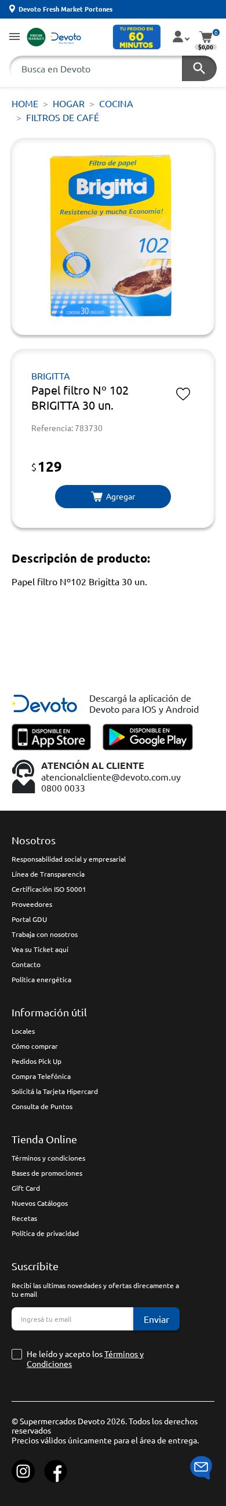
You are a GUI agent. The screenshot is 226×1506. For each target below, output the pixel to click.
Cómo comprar (35, 1045)
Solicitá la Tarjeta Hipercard (55, 1091)
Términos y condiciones (48, 1157)
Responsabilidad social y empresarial (69, 858)
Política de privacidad (45, 1233)
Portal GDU (29, 919)
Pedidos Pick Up (36, 1061)
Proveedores (32, 903)
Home (25, 103)
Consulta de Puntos (42, 1106)
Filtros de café (62, 117)
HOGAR (69, 103)
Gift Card (26, 1187)
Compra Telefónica (41, 1076)
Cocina (116, 103)
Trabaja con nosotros (45, 934)
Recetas (24, 1218)
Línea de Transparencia (48, 873)
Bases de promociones (47, 1172)
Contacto (26, 964)
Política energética (41, 979)
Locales (23, 1030)
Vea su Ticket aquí (40, 949)
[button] (14, 37)
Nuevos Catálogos (40, 1202)
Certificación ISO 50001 (49, 888)
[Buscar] (199, 68)
